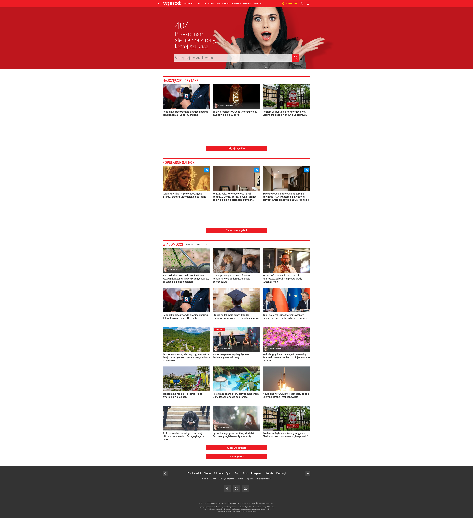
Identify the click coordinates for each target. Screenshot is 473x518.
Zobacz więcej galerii (236, 230)
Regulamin (249, 479)
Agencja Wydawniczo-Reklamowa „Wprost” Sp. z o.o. (231, 503)
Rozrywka (236, 3)
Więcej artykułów (236, 148)
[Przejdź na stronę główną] (158, 3)
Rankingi (281, 473)
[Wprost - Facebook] (227, 488)
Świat (206, 244)
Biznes (211, 3)
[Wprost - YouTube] (245, 488)
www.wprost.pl (240, 511)
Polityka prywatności (263, 479)
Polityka (202, 3)
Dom (218, 3)
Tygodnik (247, 3)
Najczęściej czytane (181, 80)
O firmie (205, 479)
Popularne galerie (179, 162)
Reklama (240, 479)
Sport (229, 473)
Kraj (199, 244)
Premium (258, 3)
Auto (237, 473)
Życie (214, 244)
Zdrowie (225, 3)
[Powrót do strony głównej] (165, 473)
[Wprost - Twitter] (236, 488)
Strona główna (236, 456)
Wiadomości (189, 3)
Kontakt (213, 479)
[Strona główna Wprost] (172, 3)
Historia (269, 473)
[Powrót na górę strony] (307, 473)
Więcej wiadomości (236, 447)
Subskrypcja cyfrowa (226, 479)
